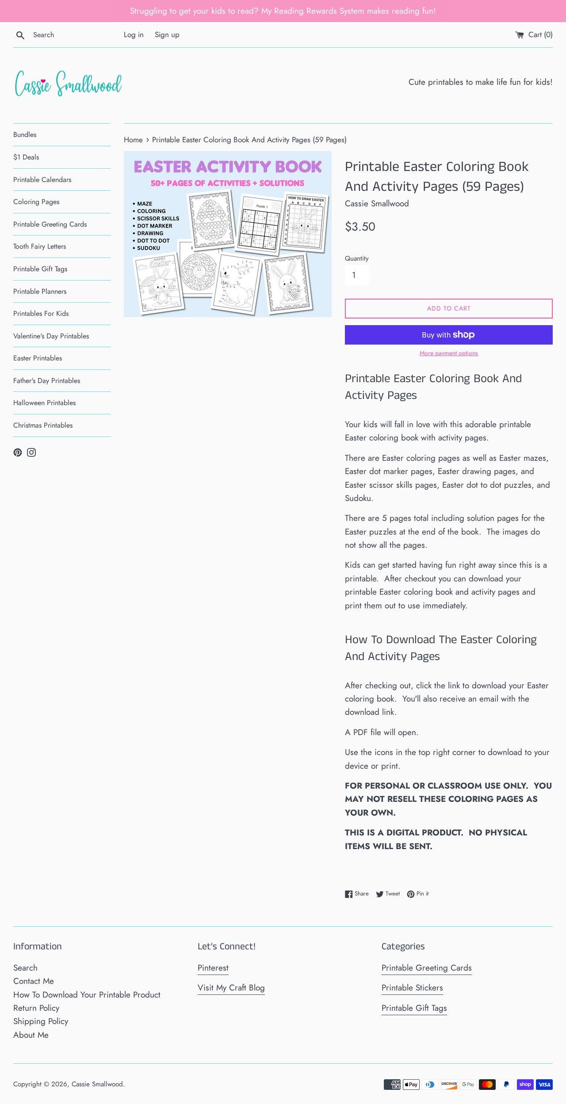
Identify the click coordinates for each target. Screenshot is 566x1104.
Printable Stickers (412, 988)
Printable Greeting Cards (50, 224)
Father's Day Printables (46, 381)
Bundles (24, 134)
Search (25, 968)
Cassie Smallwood (97, 1084)
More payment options (449, 353)
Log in (134, 34)
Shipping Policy (40, 1021)
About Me (31, 1035)
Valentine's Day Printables (51, 336)
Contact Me (33, 981)
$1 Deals (26, 157)
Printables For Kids (41, 313)
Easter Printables (37, 358)
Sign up (167, 34)
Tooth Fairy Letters (39, 246)
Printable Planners (39, 291)
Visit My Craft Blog (231, 988)
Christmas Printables (43, 425)
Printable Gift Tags (40, 269)
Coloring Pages (36, 202)
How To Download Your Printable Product (87, 995)
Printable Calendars (42, 180)
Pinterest (213, 968)
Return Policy (36, 1008)
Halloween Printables (44, 403)
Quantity (357, 258)
